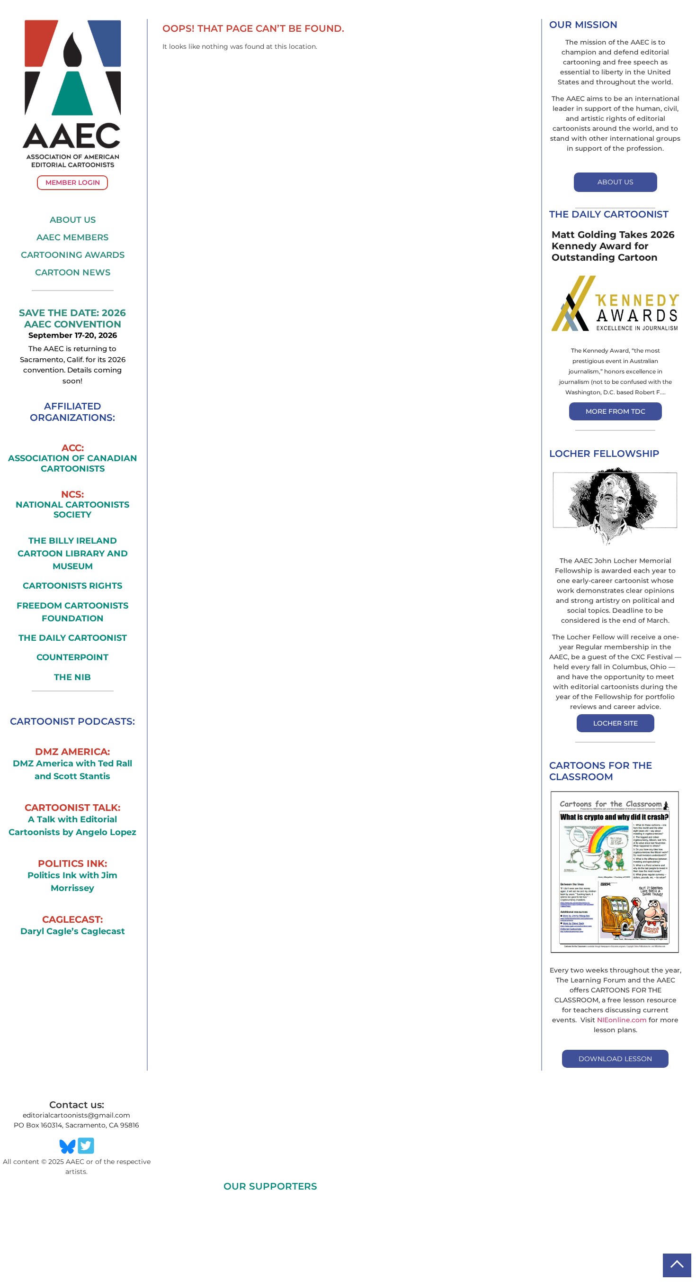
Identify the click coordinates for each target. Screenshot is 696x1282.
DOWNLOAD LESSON (615, 1059)
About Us (73, 220)
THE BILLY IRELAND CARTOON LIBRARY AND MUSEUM (73, 554)
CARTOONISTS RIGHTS (72, 586)
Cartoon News (72, 272)
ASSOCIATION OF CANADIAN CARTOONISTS (72, 464)
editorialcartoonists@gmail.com (76, 1115)
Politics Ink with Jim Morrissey (72, 881)
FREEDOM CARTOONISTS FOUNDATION (72, 612)
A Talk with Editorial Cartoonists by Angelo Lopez (72, 825)
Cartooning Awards (73, 255)
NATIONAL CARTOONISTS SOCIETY (72, 510)
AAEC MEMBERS (72, 237)
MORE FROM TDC (615, 411)
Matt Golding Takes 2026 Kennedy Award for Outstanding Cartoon (613, 246)
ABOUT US (616, 182)
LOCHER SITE (615, 723)
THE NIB (72, 677)
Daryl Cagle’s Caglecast (72, 931)
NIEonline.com (622, 1020)
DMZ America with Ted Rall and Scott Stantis (72, 770)
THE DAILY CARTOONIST (72, 638)
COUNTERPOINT (72, 657)
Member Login (72, 182)
